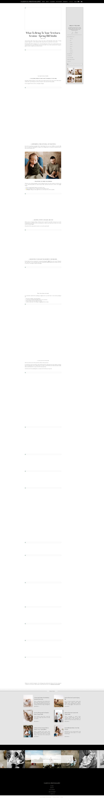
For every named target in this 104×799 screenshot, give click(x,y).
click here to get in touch (55, 684)
